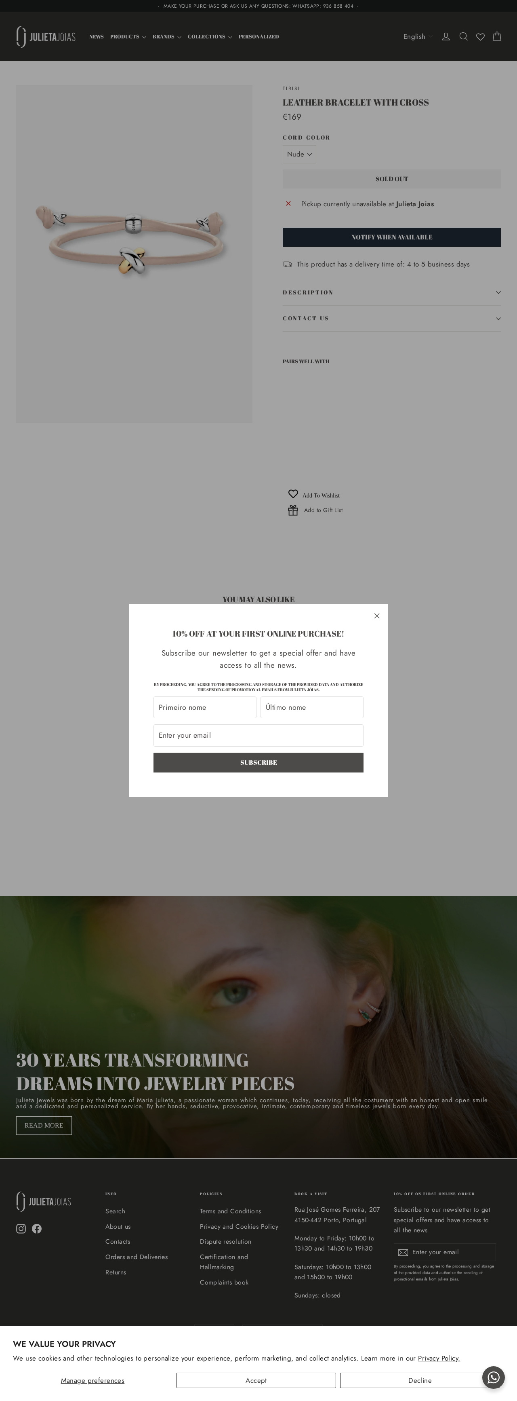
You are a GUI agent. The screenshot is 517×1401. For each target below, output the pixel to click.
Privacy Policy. (439, 1358)
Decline (420, 1380)
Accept (256, 1380)
